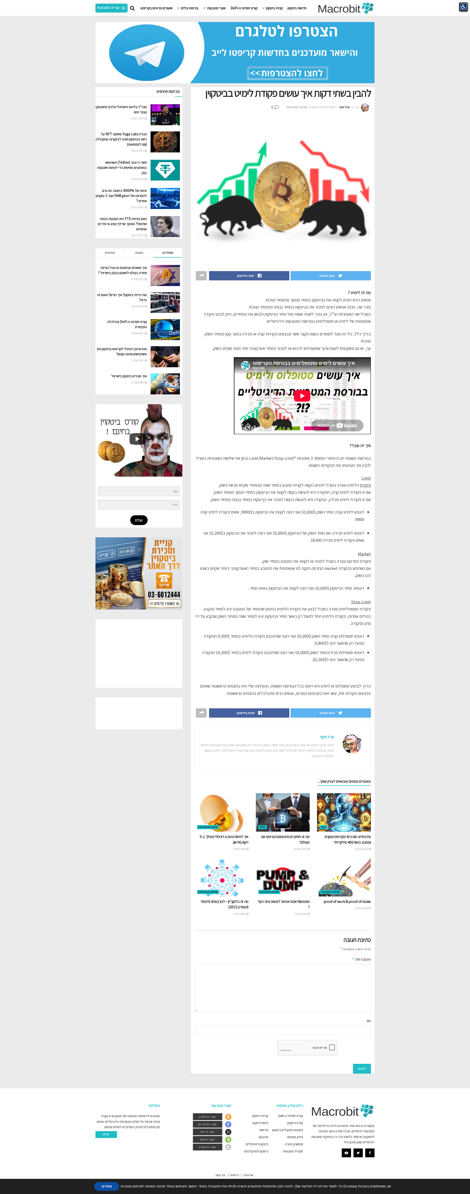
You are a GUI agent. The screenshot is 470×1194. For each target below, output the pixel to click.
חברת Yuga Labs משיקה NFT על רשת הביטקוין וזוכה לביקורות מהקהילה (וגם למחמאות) (121, 139)
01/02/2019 (300, 849)
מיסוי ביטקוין (260, 1123)
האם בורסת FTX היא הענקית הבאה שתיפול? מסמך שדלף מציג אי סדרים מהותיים (122, 223)
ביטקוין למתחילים (257, 1144)
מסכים (107, 1186)
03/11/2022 (137, 235)
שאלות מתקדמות (296, 107)
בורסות (263, 1130)
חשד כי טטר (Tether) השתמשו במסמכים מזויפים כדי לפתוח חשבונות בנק (122, 167)
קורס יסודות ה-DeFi (244, 8)
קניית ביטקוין (274, 8)
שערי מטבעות (216, 8)
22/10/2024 (361, 849)
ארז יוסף (344, 107)
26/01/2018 (327, 107)
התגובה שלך (361, 959)
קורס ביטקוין (295, 1123)
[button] (111, 8)
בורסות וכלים (190, 8)
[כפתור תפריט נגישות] (463, 6)
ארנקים (263, 1137)
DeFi (262, 827)
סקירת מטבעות (293, 1151)
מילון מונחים (295, 1137)
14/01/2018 (239, 914)
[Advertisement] (138, 653)
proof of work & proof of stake (347, 901)
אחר (323, 827)
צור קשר (220, 1175)
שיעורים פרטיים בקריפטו (157, 8)
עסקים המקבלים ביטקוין (287, 1130)
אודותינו (248, 1175)
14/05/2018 (239, 849)
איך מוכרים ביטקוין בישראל (129, 376)
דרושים (234, 1175)
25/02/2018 (361, 908)
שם (369, 1021)
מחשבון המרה (294, 1144)
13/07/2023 (137, 118)
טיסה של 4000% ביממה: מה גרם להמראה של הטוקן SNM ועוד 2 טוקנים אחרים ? (121, 195)
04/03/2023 (137, 179)
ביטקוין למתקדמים (256, 1151)
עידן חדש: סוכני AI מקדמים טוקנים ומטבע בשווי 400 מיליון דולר (348, 839)
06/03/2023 (137, 150)
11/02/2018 (300, 914)
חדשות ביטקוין (297, 8)
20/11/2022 (137, 207)
